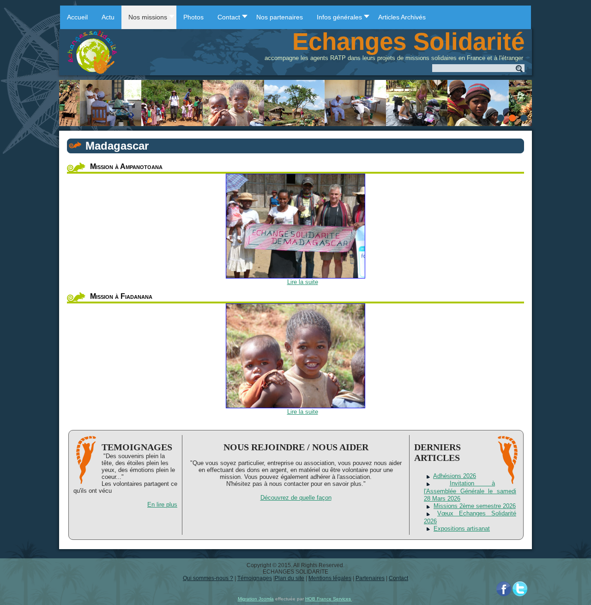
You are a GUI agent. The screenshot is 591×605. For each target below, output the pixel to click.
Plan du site (289, 578)
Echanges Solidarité (408, 41)
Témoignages (254, 578)
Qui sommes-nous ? (208, 578)
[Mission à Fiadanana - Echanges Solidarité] (295, 355)
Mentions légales (329, 578)
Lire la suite (302, 281)
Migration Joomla (256, 598)
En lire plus (162, 504)
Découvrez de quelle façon (296, 497)
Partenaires (370, 578)
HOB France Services (328, 598)
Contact (398, 578)
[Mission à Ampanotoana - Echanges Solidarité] (295, 226)
